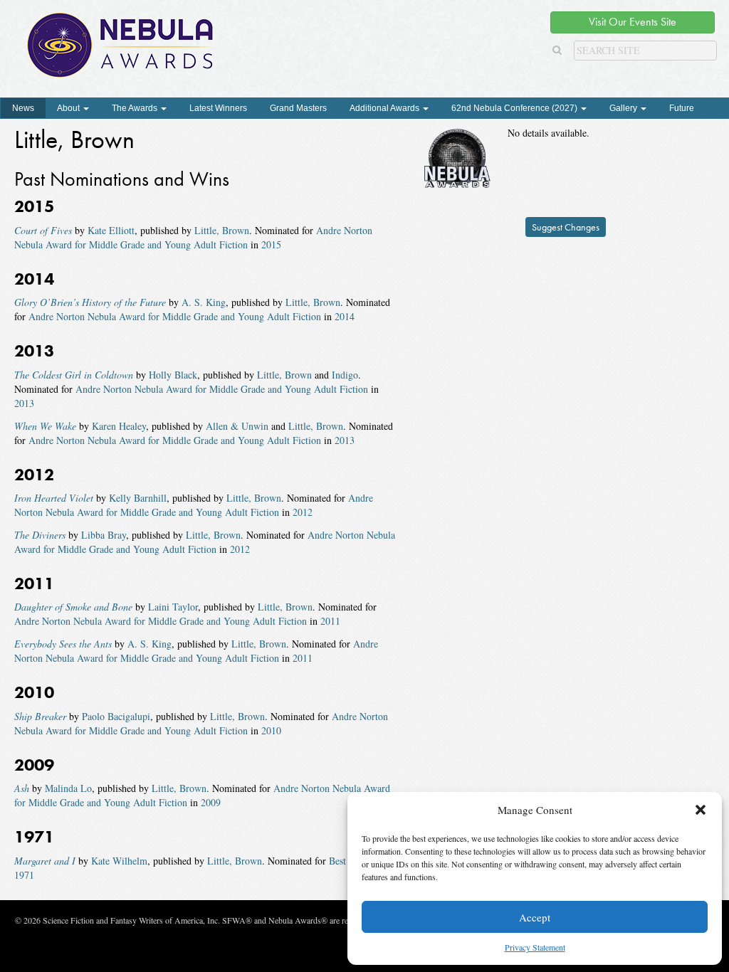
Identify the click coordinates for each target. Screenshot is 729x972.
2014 (345, 316)
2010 (271, 730)
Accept (534, 917)
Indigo (345, 374)
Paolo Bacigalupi (116, 716)
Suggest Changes (565, 227)
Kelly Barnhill (138, 498)
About (69, 108)
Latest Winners (218, 108)
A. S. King (204, 302)
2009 (211, 802)
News (23, 108)
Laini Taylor (173, 606)
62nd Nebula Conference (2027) (515, 108)
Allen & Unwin (237, 426)
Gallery (624, 108)
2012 (303, 512)
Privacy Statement (535, 947)
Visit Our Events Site (632, 21)
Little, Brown (221, 230)
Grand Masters (298, 108)
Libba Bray (103, 535)
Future (681, 108)
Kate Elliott (111, 230)
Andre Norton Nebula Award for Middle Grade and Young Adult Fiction (193, 237)
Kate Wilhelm (119, 860)
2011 (330, 621)
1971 (24, 875)
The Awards (135, 108)
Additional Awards (385, 108)
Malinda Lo (68, 788)
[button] (700, 810)
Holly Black (173, 374)
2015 (271, 244)
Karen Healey (119, 426)
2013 (24, 403)
